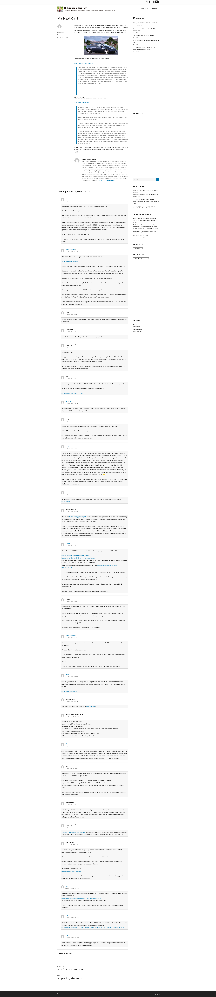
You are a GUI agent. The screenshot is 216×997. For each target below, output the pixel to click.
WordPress (160, 994)
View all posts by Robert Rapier (106, 180)
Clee (67, 915)
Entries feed (136, 326)
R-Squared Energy (75, 8)
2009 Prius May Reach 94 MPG (83, 63)
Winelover (68, 401)
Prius (67, 37)
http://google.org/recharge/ (69, 691)
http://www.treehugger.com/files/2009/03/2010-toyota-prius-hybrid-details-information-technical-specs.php (93, 927)
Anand (67, 543)
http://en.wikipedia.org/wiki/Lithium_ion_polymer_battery (78, 558)
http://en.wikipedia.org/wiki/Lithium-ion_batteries (76, 555)
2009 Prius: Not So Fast (81, 102)
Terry (67, 446)
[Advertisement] (103, 90)
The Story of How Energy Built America (143, 35)
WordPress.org (137, 331)
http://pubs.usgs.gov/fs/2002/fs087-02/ (73, 871)
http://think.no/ (66, 501)
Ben (66, 492)
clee (66, 744)
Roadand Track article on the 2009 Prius (73, 832)
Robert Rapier (61, 30)
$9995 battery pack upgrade (77, 517)
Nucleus (148, 993)
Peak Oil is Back (144, 235)
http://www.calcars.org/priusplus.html (72, 393)
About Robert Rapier (150, 8)
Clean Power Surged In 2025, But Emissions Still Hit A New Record (145, 220)
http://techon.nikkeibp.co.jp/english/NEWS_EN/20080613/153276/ (81, 898)
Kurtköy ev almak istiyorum (140, 218)
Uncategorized (61, 34)
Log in (135, 324)
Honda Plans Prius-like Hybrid (70, 261)
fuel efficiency (61, 37)
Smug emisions (90, 706)
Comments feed (137, 329)
